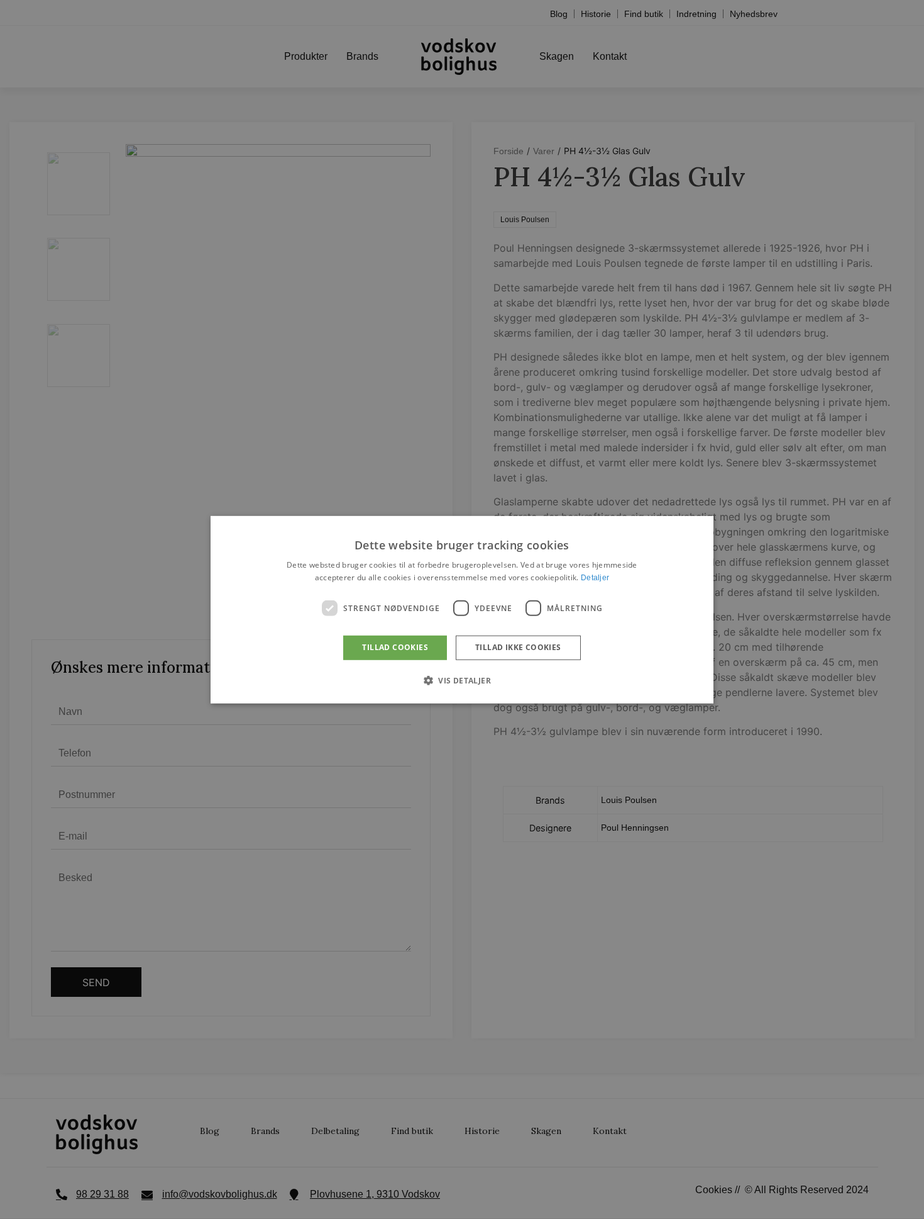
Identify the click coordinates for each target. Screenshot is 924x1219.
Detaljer (595, 577)
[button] (462, 680)
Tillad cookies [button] (395, 647)
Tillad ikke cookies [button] (518, 647)
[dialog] (462, 609)
